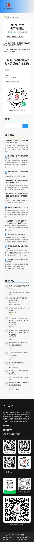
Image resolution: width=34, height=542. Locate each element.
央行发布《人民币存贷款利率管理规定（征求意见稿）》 (17, 181)
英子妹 (11, 318)
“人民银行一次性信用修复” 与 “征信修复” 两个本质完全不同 (16, 222)
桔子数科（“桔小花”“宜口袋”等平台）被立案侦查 (17, 141)
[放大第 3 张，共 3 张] (28, 498)
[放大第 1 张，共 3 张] (14, 480)
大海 (10, 353)
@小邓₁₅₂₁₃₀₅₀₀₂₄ (14, 371)
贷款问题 (15, 17)
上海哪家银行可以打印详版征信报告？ (17, 172)
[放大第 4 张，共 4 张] (28, 458)
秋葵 (10, 308)
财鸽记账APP (7, 430)
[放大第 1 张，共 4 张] (14, 442)
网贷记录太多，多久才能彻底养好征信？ (17, 157)
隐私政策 (6, 425)
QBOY (11, 298)
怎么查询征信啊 (19, 363)
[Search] (25, 126)
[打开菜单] (29, 6)
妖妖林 (11, 286)
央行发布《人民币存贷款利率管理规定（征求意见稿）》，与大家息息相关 (17, 196)
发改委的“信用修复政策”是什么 (17, 207)
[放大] (25, 89)
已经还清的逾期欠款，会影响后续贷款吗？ (17, 247)
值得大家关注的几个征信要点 (15, 234)
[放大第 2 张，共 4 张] (28, 442)
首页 (7, 17)
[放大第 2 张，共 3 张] (28, 480)
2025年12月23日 (10, 77)
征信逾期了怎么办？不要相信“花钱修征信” (17, 260)
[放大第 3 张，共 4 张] (14, 458)
